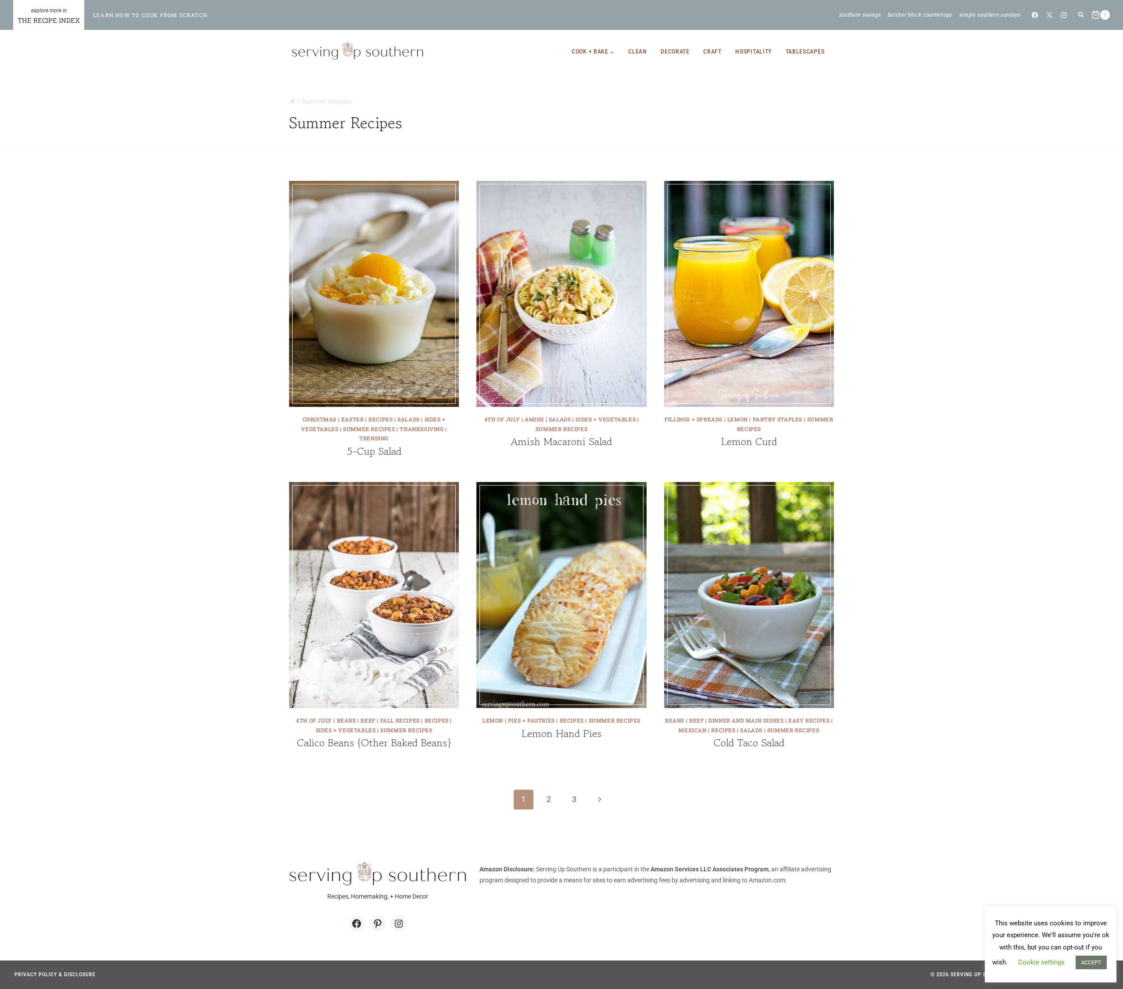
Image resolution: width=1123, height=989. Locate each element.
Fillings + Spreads (693, 419)
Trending (374, 438)
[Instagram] (1064, 14)
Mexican (692, 730)
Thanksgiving (421, 428)
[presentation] (374, 294)
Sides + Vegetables (606, 419)
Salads (408, 419)
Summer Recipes (369, 428)
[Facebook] (1034, 14)
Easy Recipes (809, 720)
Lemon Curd (749, 441)
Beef (368, 720)
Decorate (675, 51)
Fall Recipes (400, 720)
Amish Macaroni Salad (561, 441)
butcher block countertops (920, 14)
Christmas (319, 419)
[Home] (292, 101)
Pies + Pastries (531, 720)
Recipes (380, 419)
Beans (346, 720)
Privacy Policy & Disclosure (55, 974)
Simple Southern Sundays (990, 14)
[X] (1049, 14)
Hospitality (753, 51)
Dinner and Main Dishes (745, 720)
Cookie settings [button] (1041, 962)
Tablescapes (805, 51)
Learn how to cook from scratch (150, 14)
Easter (352, 419)
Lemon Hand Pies (561, 733)
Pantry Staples (777, 419)
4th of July (502, 419)
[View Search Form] (1080, 15)
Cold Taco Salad (749, 742)
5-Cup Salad (374, 451)
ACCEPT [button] (1091, 962)
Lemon (737, 419)
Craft (712, 51)
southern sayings (860, 14)
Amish (534, 419)
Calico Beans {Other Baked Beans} (374, 742)
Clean (637, 51)
